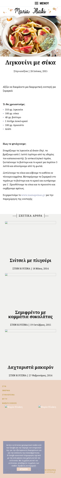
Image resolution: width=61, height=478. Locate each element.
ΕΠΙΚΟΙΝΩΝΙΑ (48, 470)
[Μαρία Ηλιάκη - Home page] (30, 10)
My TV (4, 399)
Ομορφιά (6, 390)
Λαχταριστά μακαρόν (30, 367)
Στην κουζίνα (21, 71)
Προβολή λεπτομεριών (27, 465)
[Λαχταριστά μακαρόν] (30, 345)
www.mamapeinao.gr (33, 195)
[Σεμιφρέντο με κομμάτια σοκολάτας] (30, 290)
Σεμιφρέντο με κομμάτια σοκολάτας (31, 314)
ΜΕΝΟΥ (44, 3)
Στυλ (4, 386)
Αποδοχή (24, 469)
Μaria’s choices (9, 403)
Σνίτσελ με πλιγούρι (30, 260)
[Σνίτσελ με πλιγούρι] (30, 238)
